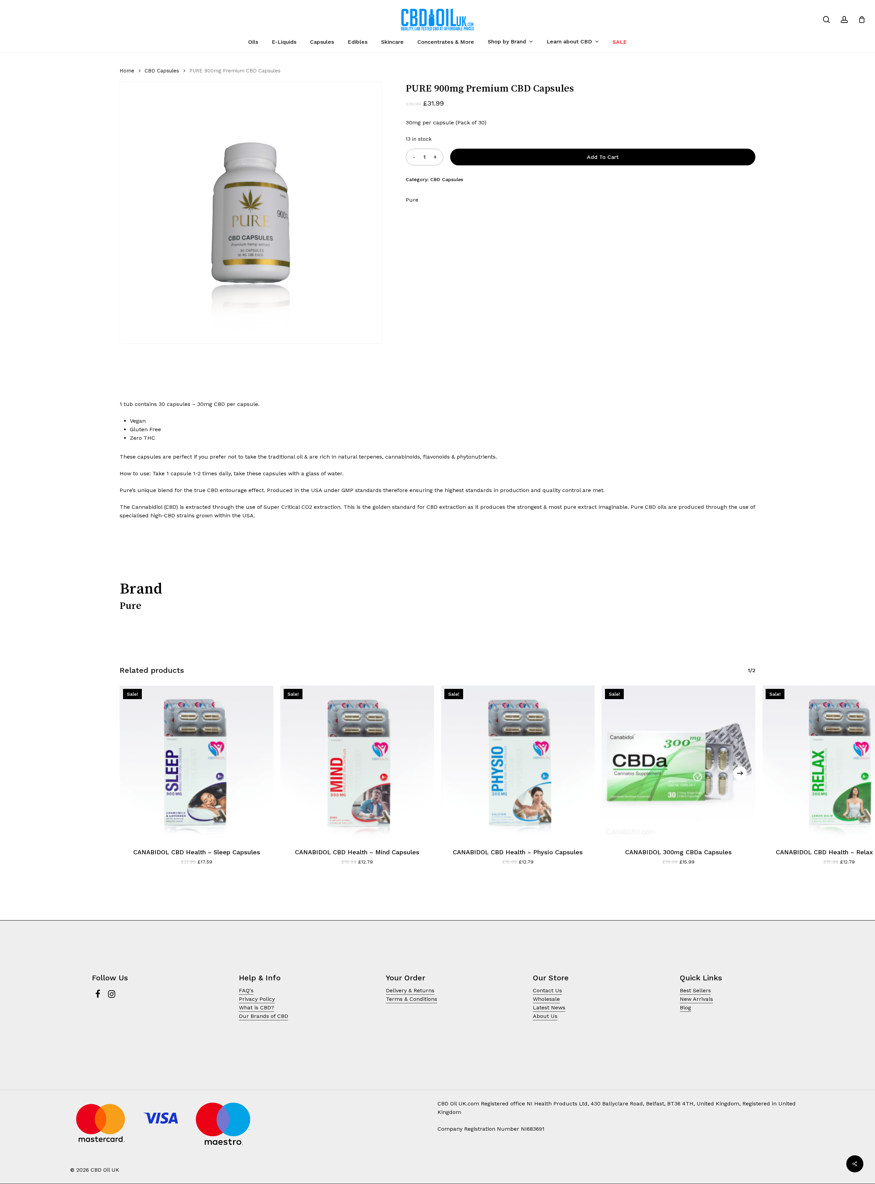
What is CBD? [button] (256, 1007)
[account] (844, 19)
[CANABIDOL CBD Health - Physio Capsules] (518, 762)
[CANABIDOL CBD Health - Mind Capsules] (357, 762)
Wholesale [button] (546, 999)
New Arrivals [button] (696, 999)
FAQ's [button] (246, 990)
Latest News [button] (549, 1007)
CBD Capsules (162, 71)
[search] (826, 19)
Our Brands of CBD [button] (263, 1016)
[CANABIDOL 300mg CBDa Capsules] (678, 762)
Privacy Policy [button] (257, 999)
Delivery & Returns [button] (410, 990)
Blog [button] (685, 1007)
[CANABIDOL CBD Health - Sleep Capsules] (196, 762)
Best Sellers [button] (695, 990)
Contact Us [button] (547, 990)
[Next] (740, 773)
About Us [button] (545, 1016)
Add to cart (603, 157)
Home (127, 71)
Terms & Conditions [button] (411, 999)
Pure (412, 199)
